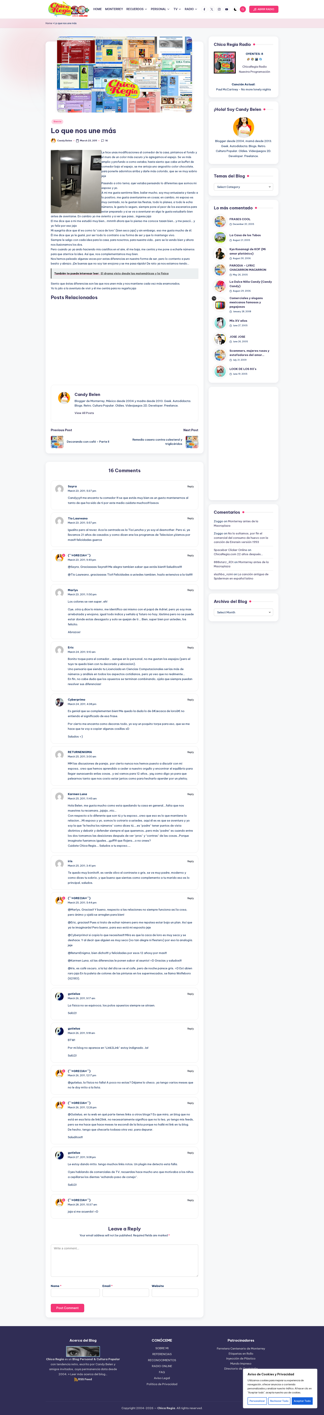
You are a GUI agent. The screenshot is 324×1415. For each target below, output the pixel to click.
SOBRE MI (162, 1348)
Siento (57, 121)
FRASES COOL (240, 219)
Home (49, 23)
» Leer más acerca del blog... (87, 1374)
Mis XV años (238, 321)
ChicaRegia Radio (254, 67)
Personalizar (257, 1401)
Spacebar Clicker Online (230, 550)
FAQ (162, 1372)
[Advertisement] (124, 339)
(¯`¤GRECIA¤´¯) (79, 555)
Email (107, 1286)
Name (56, 1286)
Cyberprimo (76, 699)
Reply (190, 486)
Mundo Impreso (240, 1363)
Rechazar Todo (279, 1401)
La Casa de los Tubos (245, 235)
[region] (280, 1388)
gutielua (74, 994)
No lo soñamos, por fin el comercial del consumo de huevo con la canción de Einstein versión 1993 (241, 538)
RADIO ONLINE (162, 1366)
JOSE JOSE (237, 337)
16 (106, 140)
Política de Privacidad (162, 1384)
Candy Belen (87, 394)
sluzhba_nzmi (223, 574)
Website (158, 1286)
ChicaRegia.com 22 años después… (238, 554)
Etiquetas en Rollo (241, 1353)
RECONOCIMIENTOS (162, 1360)
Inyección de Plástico (240, 1358)
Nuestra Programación (254, 72)
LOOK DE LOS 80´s (243, 369)
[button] (263, 9)
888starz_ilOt (224, 562)
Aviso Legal (162, 1378)
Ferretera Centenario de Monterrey (241, 1348)
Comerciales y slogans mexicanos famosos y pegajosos (246, 302)
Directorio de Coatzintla (241, 1368)
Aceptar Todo (302, 1401)
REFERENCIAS (162, 1354)
